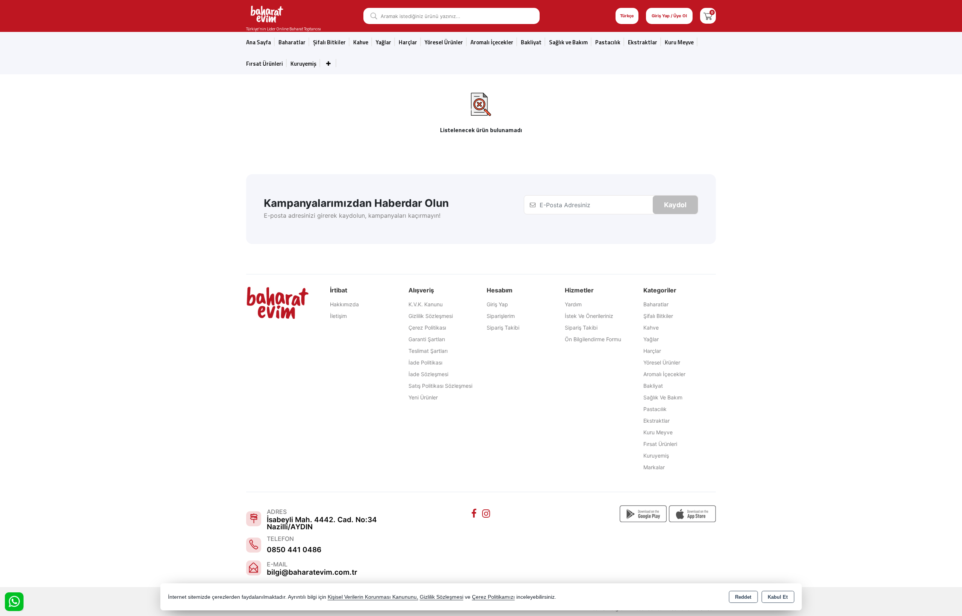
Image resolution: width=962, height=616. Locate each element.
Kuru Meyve (679, 42)
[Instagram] (487, 513)
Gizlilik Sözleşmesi (430, 316)
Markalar (654, 467)
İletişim (338, 316)
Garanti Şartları (426, 339)
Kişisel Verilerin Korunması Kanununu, (373, 597)
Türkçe (627, 15)
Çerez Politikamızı (493, 597)
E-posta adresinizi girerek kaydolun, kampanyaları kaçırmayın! (352, 215)
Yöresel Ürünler (661, 362)
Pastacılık (607, 42)
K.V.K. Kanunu (425, 304)
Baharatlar (656, 304)
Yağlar (651, 339)
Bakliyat (531, 42)
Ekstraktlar (642, 42)
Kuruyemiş (303, 63)
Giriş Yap (497, 304)
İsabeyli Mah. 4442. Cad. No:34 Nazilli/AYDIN (322, 523)
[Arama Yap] (371, 16)
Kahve (360, 42)
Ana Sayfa (258, 42)
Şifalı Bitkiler (658, 316)
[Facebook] (475, 513)
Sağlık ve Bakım (662, 397)
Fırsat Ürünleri (264, 63)
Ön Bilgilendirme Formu (593, 339)
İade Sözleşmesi (428, 374)
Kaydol (675, 205)
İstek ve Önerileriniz (589, 316)
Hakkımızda (344, 304)
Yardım (573, 304)
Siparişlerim (501, 316)
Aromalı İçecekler (491, 42)
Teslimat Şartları (428, 351)
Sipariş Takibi (503, 327)
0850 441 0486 (294, 549)
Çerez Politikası (427, 327)
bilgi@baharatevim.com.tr (312, 572)
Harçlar (408, 42)
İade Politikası (425, 362)
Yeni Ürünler (423, 397)
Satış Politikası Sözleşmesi (440, 386)
